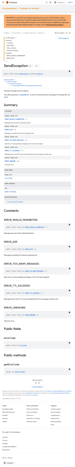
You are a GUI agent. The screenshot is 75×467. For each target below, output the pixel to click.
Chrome (4, 440)
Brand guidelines (56, 421)
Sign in (70, 2)
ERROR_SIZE (9, 130)
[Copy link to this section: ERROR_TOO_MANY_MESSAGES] (41, 264)
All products (6, 450)
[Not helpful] (69, 33)
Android (4, 437)
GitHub (4, 421)
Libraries (5, 418)
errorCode (8, 178)
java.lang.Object (9, 80)
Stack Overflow (55, 412)
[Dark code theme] (69, 71)
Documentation (9, 8)
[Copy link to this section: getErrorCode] (21, 365)
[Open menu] (3, 2)
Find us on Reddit (32, 412)
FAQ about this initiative (55, 25)
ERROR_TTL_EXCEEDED (12, 151)
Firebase (6, 33)
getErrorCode (10, 192)
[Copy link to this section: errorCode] (17, 338)
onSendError (24, 95)
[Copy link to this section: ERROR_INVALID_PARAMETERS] (39, 220)
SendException (24, 74)
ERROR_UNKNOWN (10, 161)
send (6, 97)
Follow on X (30, 415)
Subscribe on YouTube (33, 418)
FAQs (52, 425)
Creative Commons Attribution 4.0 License (58, 391)
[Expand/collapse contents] (16, 38)
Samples (5, 415)
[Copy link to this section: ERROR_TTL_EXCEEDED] (32, 286)
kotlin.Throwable (12, 81)
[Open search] (47, 2)
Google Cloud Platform (9, 447)
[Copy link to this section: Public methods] (28, 355)
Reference (41, 33)
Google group (55, 415)
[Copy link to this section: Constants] (21, 211)
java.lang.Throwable (17, 202)
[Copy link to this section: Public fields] (23, 329)
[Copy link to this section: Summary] (19, 105)
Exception (39, 74)
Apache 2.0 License (33, 393)
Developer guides (7, 409)
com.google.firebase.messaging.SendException (27, 85)
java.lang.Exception (15, 83)
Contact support (56, 409)
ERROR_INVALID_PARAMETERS (14, 119)
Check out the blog (32, 409)
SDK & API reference (8, 412)
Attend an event (32, 421)
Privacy (10, 458)
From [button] (15, 202)
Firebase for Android (29, 8)
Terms (4, 458)
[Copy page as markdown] (36, 66)
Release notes (55, 418)
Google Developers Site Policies (60, 393)
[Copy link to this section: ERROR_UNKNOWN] (27, 308)
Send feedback (63, 38)
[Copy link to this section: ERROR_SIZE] (19, 242)
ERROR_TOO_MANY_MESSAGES (14, 140)
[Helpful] (66, 33)
